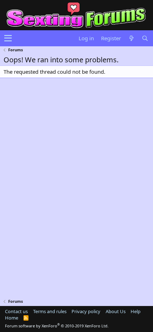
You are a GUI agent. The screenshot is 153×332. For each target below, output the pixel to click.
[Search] (145, 38)
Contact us (16, 311)
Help (136, 311)
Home (11, 318)
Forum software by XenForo (57, 325)
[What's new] (131, 38)
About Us (116, 311)
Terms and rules (50, 311)
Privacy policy (86, 311)
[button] (8, 38)
